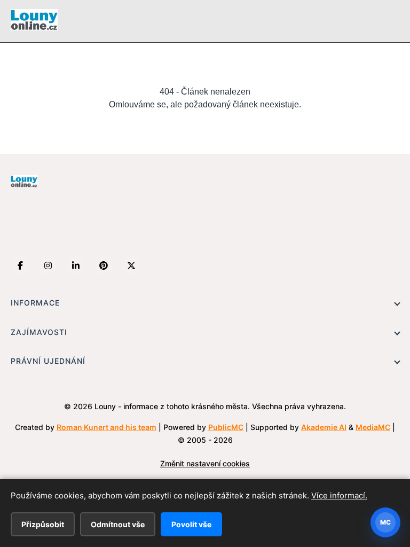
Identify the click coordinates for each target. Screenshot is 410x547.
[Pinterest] (103, 265)
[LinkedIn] (75, 265)
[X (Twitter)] (131, 265)
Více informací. (339, 495)
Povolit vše (191, 524)
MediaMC (373, 427)
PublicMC (225, 427)
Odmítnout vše (118, 524)
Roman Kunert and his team (106, 427)
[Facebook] (20, 265)
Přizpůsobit (42, 524)
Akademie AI (323, 427)
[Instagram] (48, 265)
